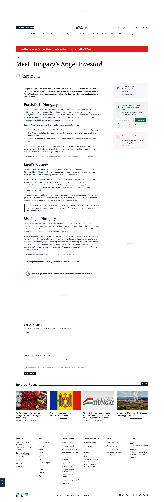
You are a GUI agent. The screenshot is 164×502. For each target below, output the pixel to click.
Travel (53, 34)
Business (44, 34)
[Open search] (143, 28)
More (113, 34)
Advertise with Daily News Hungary (114, 453)
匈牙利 (41, 476)
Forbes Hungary (66, 120)
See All (144, 384)
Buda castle (66, 483)
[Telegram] (140, 495)
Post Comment (30, 373)
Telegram (87, 449)
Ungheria (42, 473)
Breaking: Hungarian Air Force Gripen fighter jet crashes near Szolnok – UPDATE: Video (55, 49)
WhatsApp (88, 446)
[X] (130, 495)
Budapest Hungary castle (71, 480)
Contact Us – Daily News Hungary (25, 448)
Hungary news (44, 443)
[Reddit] (144, 495)
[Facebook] (123, 495)
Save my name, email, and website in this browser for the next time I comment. (55, 368)
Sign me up (140, 120)
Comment (28, 332)
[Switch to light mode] (146, 27)
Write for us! (20, 463)
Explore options (127, 94)
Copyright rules (112, 443)
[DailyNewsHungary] (82, 27)
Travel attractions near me (70, 453)
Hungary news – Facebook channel (90, 465)
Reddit (86, 453)
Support (19, 467)
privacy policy (131, 124)
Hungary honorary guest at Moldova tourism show (62, 414)
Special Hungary (83, 34)
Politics (33, 34)
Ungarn (41, 469)
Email (65, 359)
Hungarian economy (36, 262)
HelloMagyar (121, 28)
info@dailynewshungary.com (140, 445)
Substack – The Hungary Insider (93, 460)
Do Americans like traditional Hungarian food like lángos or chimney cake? (29, 415)
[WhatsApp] (137, 495)
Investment (58, 262)
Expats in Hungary (68, 463)
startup (66, 262)
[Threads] (147, 495)
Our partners (20, 460)
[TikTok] (133, 495)
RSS (85, 456)
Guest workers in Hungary (67, 459)
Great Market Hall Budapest (68, 475)
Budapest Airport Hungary (68, 470)
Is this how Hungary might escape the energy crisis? (132, 414)
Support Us (133, 28)
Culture (69, 34)
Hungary (49, 262)
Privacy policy (112, 446)
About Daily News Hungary (22, 443)
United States (75, 262)
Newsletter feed (90, 443)
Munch (30, 130)
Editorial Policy (112, 449)
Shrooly (30, 139)
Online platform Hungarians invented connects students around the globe (64, 156)
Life (61, 34)
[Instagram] (127, 495)
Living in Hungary (126, 34)
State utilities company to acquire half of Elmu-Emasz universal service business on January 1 (98, 415)
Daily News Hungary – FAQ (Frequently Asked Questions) (24, 454)
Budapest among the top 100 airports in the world (55, 254)
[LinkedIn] (120, 495)
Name (27, 359)
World (95, 34)
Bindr (30, 133)
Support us (125, 145)
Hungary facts (67, 466)
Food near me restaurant (70, 449)
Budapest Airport (68, 446)
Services (105, 34)
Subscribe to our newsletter (25, 27)
